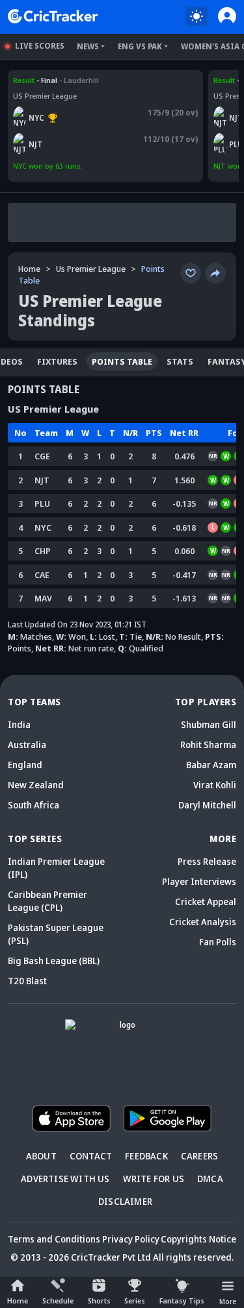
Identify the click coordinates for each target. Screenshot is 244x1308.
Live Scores (39, 45)
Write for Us (153, 1178)
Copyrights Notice (198, 1239)
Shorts (99, 1300)
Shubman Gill (208, 724)
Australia (27, 744)
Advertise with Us (65, 1178)
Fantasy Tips (181, 1300)
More (227, 1301)
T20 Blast (27, 981)
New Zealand (36, 785)
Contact (91, 1156)
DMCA (210, 1178)
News (88, 46)
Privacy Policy (130, 1239)
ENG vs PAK (140, 46)
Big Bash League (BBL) (54, 960)
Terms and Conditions (54, 1239)
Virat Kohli (214, 785)
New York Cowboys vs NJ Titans (68, 80)
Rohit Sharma (208, 744)
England (25, 764)
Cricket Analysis (202, 921)
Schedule (58, 1300)
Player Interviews (199, 881)
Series (134, 1300)
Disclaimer (125, 1201)
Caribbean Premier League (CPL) (47, 901)
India (19, 724)
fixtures (57, 361)
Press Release (207, 861)
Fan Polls (217, 942)
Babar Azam (211, 764)
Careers (199, 1156)
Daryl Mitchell (207, 805)
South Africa (33, 805)
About (41, 1156)
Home (17, 1300)
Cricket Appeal (205, 901)
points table (122, 361)
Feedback (146, 1156)
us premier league (91, 268)
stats (180, 361)
